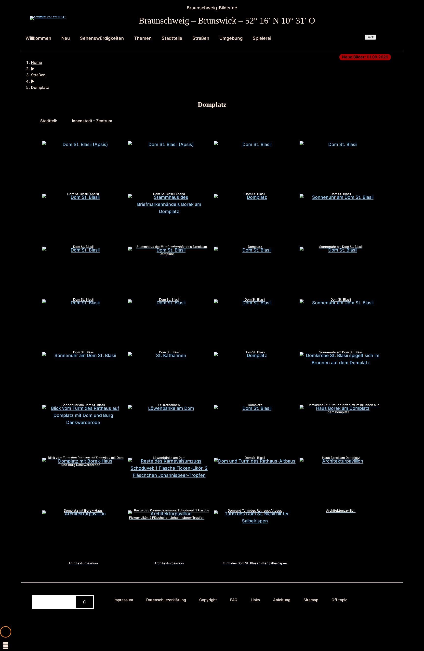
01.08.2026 (365, 56)
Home (36, 62)
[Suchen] (84, 602)
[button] (5, 632)
